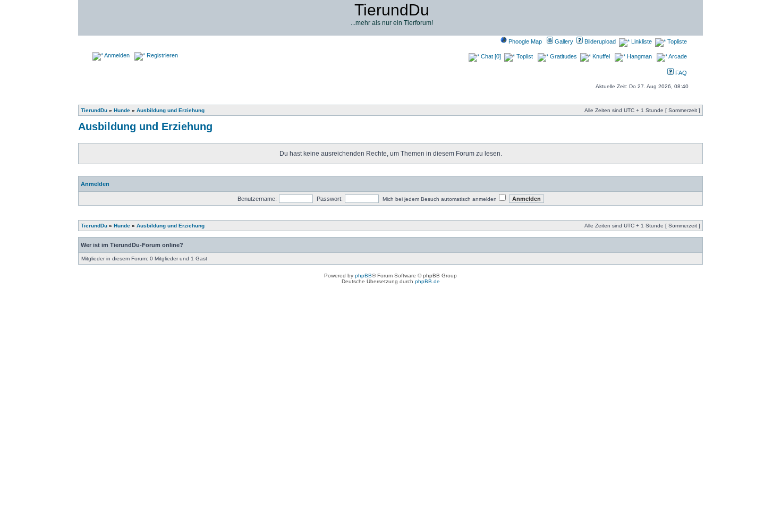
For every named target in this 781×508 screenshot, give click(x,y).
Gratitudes (562, 56)
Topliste (676, 41)
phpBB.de (427, 281)
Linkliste (641, 41)
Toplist (524, 56)
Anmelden (116, 55)
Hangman (638, 56)
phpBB (363, 275)
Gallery (563, 41)
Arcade (677, 56)
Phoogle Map (524, 41)
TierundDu (94, 110)
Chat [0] (490, 56)
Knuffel (600, 56)
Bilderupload (599, 41)
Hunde (122, 110)
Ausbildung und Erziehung (171, 110)
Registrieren (161, 55)
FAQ (680, 73)
